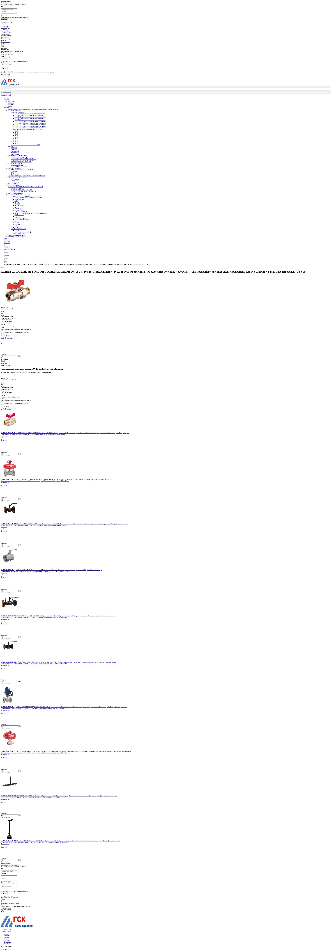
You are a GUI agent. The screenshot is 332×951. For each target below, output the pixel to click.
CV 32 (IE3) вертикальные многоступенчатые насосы (30, 126)
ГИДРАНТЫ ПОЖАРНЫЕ (19, 157)
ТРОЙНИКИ (15, 152)
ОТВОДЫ (14, 149)
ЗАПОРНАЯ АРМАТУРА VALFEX (21, 190)
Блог (5, 238)
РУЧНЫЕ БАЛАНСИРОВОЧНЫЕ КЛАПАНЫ (25, 196)
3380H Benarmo (19, 215)
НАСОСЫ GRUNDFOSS (15, 163)
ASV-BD (17, 224)
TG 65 (16, 138)
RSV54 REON (19, 208)
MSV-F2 (17, 207)
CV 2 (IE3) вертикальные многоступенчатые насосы (30, 115)
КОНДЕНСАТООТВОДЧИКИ (17, 177)
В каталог (3, 267)
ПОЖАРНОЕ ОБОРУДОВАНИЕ (17, 155)
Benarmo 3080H (19, 199)
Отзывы (10, 106)
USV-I (16, 201)
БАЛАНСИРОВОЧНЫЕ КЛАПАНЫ (19, 194)
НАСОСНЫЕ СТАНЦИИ (15, 193)
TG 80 (16, 141)
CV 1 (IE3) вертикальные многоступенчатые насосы (30, 113)
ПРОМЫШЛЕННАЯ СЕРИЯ (20, 166)
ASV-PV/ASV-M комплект (22, 219)
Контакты (7, 243)
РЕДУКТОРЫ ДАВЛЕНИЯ (16, 168)
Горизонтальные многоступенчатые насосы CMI (25, 145)
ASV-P (17, 221)
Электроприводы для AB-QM (23, 232)
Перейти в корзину (9, 249)
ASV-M (17, 227)
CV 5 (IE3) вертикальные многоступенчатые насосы (30, 120)
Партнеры (11, 104)
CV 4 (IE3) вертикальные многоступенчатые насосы (30, 118)
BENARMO (14, 171)
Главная (6, 98)
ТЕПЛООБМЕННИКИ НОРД (16, 235)
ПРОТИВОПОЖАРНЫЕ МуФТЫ (21, 162)
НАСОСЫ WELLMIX (14, 110)
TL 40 (16, 134)
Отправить (4, 19)
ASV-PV (17, 216)
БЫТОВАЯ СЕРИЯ (17, 165)
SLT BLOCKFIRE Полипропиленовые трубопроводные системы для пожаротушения (33, 109)
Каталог (6, 107)
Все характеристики (7, 338)
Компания (7, 99)
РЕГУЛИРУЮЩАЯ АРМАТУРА (17, 236)
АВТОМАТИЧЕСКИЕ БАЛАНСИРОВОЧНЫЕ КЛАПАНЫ (29, 213)
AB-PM (17, 222)
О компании (11, 101)
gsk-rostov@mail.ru (6, 909)
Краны (6, 258)
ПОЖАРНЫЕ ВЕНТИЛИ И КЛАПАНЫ (23, 160)
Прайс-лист (7, 241)
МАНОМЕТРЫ (12, 183)
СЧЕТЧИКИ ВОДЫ (13, 185)
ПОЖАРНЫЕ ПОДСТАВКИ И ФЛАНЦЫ (23, 159)
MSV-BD (17, 204)
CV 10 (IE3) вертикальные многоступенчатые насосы (30, 121)
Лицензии (11, 103)
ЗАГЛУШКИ (15, 154)
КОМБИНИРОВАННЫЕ (18, 229)
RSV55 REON (19, 210)
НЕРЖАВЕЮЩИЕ (16, 182)
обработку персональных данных (19, 17)
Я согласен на (15, 17)
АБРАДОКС (14, 174)
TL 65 (16, 140)
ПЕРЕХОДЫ (15, 151)
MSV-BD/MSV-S (19, 205)
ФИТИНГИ (11, 146)
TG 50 (16, 135)
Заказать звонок (5, 95)
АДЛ (12, 173)
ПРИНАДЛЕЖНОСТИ (18, 233)
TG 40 (16, 132)
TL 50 (16, 137)
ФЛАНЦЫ (14, 148)
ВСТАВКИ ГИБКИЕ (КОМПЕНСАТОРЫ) (20, 169)
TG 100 (17, 143)
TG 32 (16, 131)
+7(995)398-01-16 (6, 29)
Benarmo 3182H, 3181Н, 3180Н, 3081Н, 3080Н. (28, 197)
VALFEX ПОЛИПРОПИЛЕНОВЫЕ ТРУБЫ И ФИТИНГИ (25, 187)
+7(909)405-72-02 (6, 32)
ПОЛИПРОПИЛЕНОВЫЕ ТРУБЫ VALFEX (24, 191)
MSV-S (17, 202)
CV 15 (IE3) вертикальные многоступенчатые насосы (30, 123)
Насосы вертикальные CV (19, 112)
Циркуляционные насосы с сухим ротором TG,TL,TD (27, 129)
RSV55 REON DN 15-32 (22, 211)
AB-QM (17, 230)
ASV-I (16, 225)
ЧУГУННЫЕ (15, 179)
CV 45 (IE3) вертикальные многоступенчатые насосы (30, 127)
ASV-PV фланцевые (20, 218)
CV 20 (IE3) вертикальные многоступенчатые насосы (30, 124)
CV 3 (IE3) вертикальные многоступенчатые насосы (30, 117)
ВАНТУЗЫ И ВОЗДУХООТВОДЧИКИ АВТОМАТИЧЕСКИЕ (26, 176)
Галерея (6, 239)
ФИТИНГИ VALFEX (17, 188)
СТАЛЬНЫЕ (15, 180)
